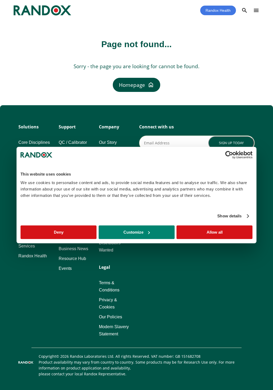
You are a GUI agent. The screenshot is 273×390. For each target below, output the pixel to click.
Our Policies (110, 317)
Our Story (108, 142)
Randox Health (218, 10)
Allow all (215, 232)
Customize (133, 232)
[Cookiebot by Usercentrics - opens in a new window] (229, 155)
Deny (58, 232)
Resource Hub (72, 258)
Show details (229, 216)
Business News (73, 248)
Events (65, 268)
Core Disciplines (34, 142)
